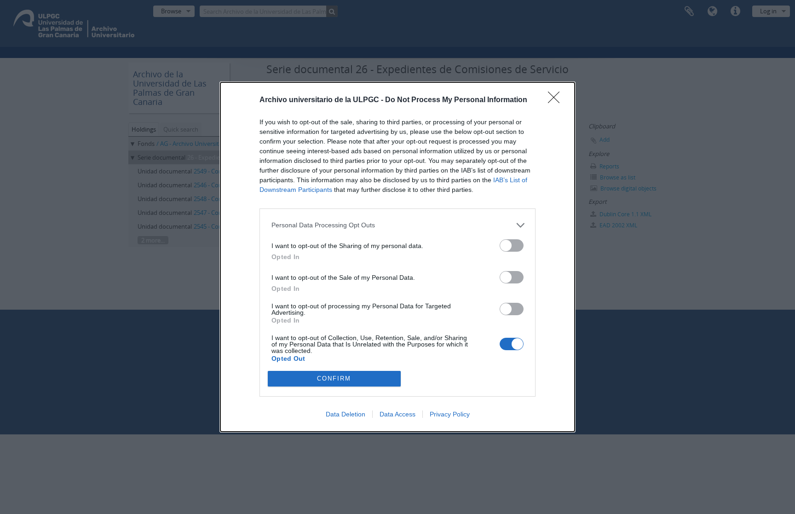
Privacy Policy (450, 414)
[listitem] (397, 225)
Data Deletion (345, 414)
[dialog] (397, 257)
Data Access (397, 414)
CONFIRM (334, 378)
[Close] (556, 100)
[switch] (512, 245)
